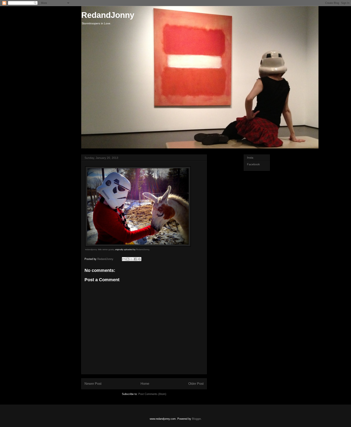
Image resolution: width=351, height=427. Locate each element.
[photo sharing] (138, 245)
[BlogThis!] (128, 259)
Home (145, 383)
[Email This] (124, 259)
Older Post (196, 383)
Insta (250, 157)
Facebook (253, 164)
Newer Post (92, 383)
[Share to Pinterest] (139, 259)
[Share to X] (132, 259)
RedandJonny (107, 15)
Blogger (196, 418)
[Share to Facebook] (135, 259)
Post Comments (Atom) (152, 394)
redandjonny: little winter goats (99, 249)
